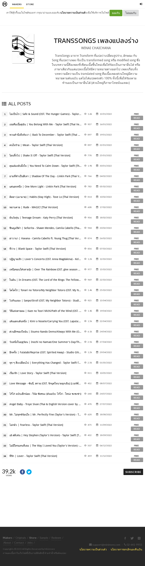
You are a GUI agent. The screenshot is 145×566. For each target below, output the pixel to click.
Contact (19, 542)
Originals (20, 537)
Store (30, 4)
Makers (17, 4)
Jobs (30, 542)
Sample (44, 537)
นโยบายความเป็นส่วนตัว (73, 12)
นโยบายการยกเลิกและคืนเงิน (126, 549)
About (7, 542)
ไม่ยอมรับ (130, 13)
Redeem (56, 537)
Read (137, 118)
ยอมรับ (116, 13)
